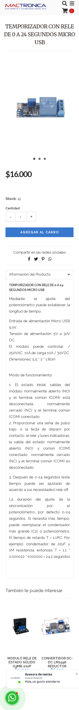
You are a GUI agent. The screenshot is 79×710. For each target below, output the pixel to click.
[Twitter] (36, 259)
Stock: (11, 198)
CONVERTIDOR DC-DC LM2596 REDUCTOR (57, 662)
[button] (34, 158)
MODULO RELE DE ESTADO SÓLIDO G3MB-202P (22, 662)
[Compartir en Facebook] (28, 259)
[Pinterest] (43, 259)
